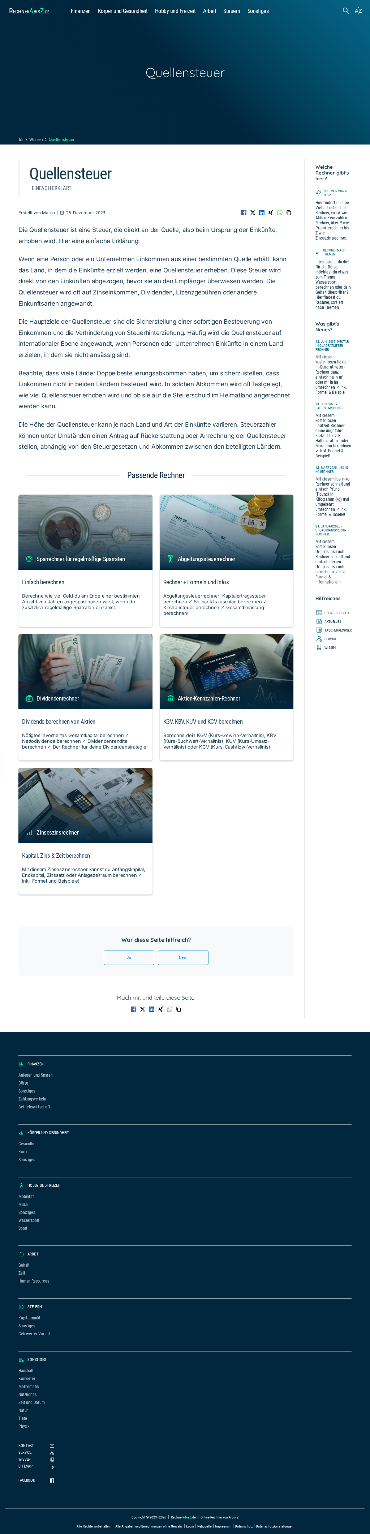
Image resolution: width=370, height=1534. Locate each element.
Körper (24, 1151)
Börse (23, 1083)
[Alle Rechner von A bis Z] (358, 11)
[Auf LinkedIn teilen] (261, 212)
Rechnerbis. (29, 11)
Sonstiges (258, 11)
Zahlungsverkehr (32, 1099)
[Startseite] (20, 139)
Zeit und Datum (31, 1402)
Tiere (22, 1418)
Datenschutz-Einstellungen (274, 1526)
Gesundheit (28, 1143)
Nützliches (27, 1394)
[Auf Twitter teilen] (252, 212)
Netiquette (204, 1526)
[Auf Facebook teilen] (243, 212)
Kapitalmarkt (29, 1317)
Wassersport (28, 1220)
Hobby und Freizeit (175, 11)
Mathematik (28, 1386)
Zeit (21, 1273)
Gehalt (24, 1265)
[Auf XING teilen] (270, 212)
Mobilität (26, 1196)
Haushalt (26, 1370)
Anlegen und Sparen (35, 1075)
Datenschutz (244, 1526)
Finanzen (81, 11)
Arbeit (209, 11)
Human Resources (33, 1281)
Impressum (223, 1526)
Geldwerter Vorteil (34, 1333)
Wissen (36, 139)
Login (190, 1526)
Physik (23, 1426)
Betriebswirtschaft (34, 1106)
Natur (23, 1410)
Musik (23, 1204)
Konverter (26, 1378)
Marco (48, 212)
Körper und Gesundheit (123, 11)
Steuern (231, 11)
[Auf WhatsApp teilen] (279, 212)
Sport (22, 1228)
